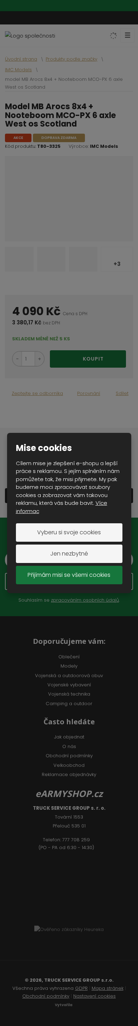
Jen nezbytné (69, 554)
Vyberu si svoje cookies (69, 532)
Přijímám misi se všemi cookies (69, 575)
